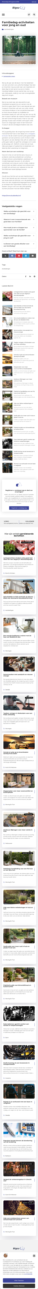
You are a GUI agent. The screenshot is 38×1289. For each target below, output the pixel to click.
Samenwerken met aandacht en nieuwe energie (18, 675)
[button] (34, 1256)
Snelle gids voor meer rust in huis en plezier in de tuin (16, 947)
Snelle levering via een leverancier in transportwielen (16, 1063)
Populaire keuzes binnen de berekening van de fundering (17, 1141)
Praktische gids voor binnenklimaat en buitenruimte (17, 985)
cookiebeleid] (28, 1274)
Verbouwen (28, 814)
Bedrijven (29, 1125)
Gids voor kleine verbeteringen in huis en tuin (18, 908)
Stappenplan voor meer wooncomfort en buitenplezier (18, 791)
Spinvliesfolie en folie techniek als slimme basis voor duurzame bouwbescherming (23, 307)
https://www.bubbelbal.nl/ (11, 195)
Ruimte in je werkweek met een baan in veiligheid (17, 1102)
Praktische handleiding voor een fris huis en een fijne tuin (18, 869)
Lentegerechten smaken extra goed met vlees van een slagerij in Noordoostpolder (24, 293)
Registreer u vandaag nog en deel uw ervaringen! (19, 491)
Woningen (29, 620)
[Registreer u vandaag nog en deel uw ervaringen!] (19, 484)
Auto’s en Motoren (26, 736)
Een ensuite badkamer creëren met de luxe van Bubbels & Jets (17, 636)
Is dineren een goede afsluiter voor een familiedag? (19, 245)
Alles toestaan (19, 1280)
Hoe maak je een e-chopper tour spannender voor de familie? (19, 229)
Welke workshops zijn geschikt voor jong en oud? (19, 237)
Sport (30, 1008)
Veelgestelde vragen (9, 76)
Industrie (29, 1047)
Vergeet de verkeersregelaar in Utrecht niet (17, 1180)
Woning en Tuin (27, 775)
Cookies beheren (19, 1286)
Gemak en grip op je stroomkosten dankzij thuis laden (15, 752)
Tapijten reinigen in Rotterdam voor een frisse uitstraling (17, 714)
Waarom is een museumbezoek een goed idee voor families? (19, 220)
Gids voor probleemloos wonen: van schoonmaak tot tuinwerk (16, 1218)
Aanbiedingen (9, 29)
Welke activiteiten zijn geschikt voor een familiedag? (19, 212)
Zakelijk (29, 659)
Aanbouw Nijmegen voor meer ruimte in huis (17, 830)
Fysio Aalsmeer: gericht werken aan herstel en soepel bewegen (16, 1024)
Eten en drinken (27, 542)
